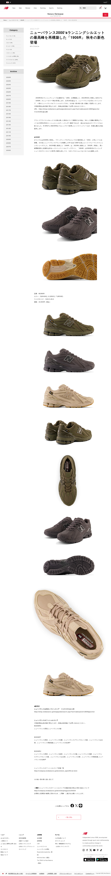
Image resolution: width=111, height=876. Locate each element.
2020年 (8, 99)
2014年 (8, 121)
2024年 (8, 84)
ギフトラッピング (60, 841)
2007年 (8, 146)
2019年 (8, 103)
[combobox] (87, 8)
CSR (38, 843)
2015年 (8, 117)
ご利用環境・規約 (52, 873)
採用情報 (39, 841)
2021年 (8, 95)
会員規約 (41, 873)
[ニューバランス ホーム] (6, 8)
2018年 (8, 106)
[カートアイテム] (105, 8)
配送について (4, 852)
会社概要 (39, 838)
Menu (105, 15)
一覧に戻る (68, 817)
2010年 (8, 136)
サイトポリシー (78, 873)
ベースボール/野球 (12, 56)
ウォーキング (10, 36)
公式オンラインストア (25, 843)
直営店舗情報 (22, 838)
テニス (9, 49)
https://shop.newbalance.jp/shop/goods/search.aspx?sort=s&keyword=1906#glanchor (69, 109)
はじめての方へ (5, 838)
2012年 (8, 128)
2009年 (8, 139)
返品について (4, 854)
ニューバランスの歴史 (43, 849)
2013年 (8, 125)
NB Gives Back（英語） (43, 857)
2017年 (8, 110)
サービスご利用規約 (31, 873)
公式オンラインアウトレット (27, 846)
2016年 (8, 114)
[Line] (80, 806)
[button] (100, 8)
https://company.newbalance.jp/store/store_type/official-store (55, 771)
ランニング (11, 63)
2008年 (8, 143)
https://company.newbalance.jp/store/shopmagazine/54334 (55, 790)
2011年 (8, 132)
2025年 (8, 81)
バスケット (10, 53)
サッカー (10, 46)
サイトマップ (22, 849)
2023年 (8, 88)
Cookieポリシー (90, 873)
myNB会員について (60, 838)
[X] (76, 806)
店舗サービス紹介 (24, 841)
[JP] (7, 2)
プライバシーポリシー (65, 873)
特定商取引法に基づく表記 (15, 873)
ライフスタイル (35, 46)
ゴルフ (9, 42)
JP (6, 873)
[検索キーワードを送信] (81, 8)
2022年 (8, 92)
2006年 (8, 150)
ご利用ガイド (4, 841)
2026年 (8, 77)
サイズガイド (4, 849)
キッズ (9, 39)
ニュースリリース (42, 846)
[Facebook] (72, 806)
